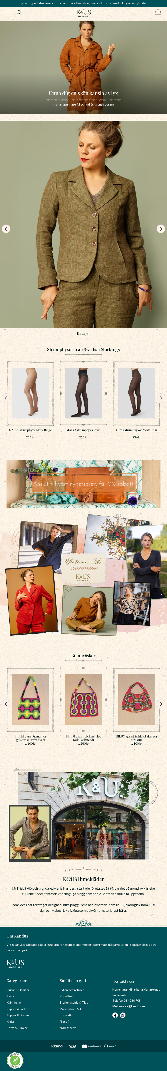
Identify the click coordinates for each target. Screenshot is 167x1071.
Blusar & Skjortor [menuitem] (18, 990)
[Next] (161, 229)
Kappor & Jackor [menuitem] (18, 1009)
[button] (9, 13)
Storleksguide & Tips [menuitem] (74, 1002)
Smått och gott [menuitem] (73, 981)
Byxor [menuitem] (10, 996)
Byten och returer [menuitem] (72, 990)
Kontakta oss (123, 981)
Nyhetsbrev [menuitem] (68, 1028)
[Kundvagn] (157, 12)
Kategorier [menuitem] (17, 981)
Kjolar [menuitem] (10, 1021)
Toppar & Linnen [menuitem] (18, 1015)
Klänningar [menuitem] (14, 1002)
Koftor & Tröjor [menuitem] (17, 1028)
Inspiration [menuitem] (67, 1015)
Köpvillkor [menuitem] (66, 996)
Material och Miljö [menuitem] (71, 1009)
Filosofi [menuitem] (64, 1021)
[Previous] (6, 229)
